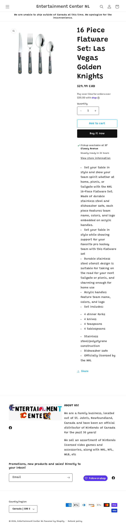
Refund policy (75, 521)
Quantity (82, 104)
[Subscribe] (68, 477)
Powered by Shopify (54, 521)
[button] (7, 7)
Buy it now (97, 133)
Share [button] (84, 371)
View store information (96, 158)
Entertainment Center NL (30, 521)
